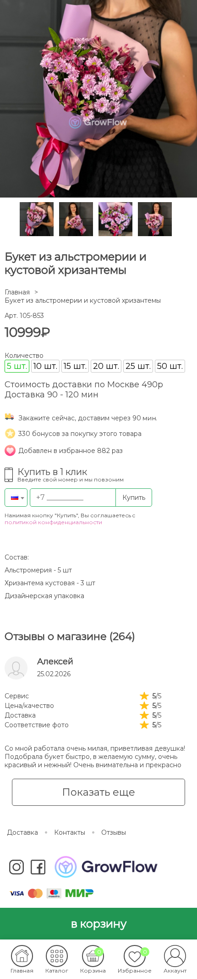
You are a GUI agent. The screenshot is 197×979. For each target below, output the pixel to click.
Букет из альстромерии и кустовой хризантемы (83, 300)
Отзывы (113, 832)
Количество (24, 355)
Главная (17, 292)
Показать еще (98, 792)
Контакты (69, 832)
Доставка (22, 832)
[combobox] (16, 497)
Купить (133, 497)
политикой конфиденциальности (53, 522)
